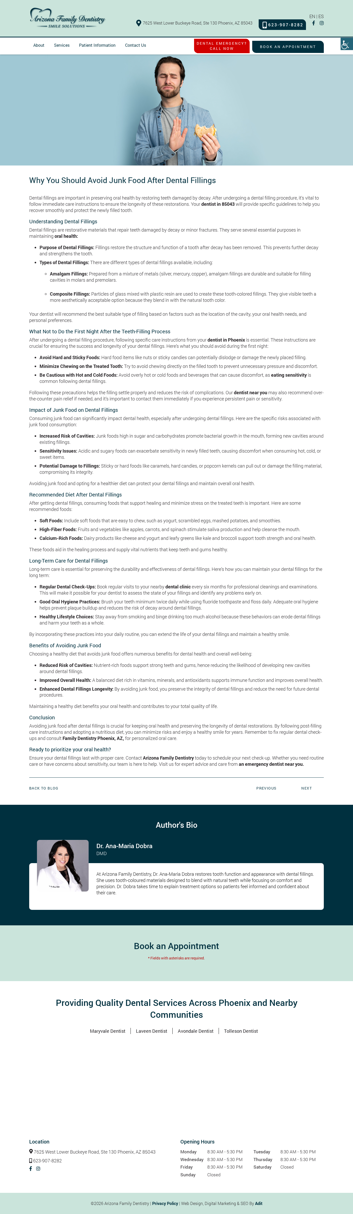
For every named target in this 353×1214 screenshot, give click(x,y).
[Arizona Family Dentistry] (68, 18)
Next (306, 788)
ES (321, 16)
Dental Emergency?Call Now (222, 46)
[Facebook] (313, 23)
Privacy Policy (165, 1203)
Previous (266, 788)
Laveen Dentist (151, 1031)
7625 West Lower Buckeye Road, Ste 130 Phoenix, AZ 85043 (197, 23)
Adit (259, 1203)
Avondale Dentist (195, 1031)
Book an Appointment (288, 46)
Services (62, 45)
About (38, 45)
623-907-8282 (285, 24)
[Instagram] (322, 23)
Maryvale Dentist (107, 1031)
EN (312, 16)
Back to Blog (44, 788)
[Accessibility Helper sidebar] (347, 44)
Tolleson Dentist (241, 1031)
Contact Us (135, 45)
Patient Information (97, 45)
